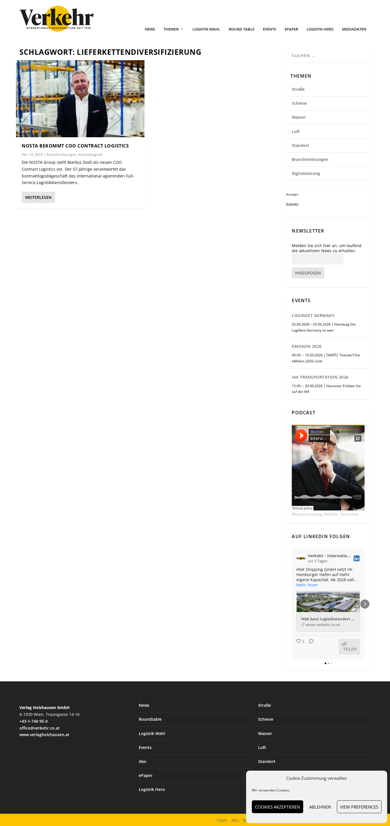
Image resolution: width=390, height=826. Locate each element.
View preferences (359, 807)
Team (221, 820)
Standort (300, 145)
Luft (296, 131)
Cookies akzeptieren (277, 807)
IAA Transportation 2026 (320, 377)
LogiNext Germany (313, 315)
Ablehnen (320, 807)
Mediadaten (354, 29)
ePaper (291, 29)
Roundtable (150, 719)
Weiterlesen (38, 197)
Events (269, 29)
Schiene (299, 103)
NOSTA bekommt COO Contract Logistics (75, 146)
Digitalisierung (306, 173)
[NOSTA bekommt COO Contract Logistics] (80, 98)
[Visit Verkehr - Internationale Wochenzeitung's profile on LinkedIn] (302, 558)
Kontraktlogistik (90, 154)
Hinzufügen (308, 273)
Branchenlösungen (62, 154)
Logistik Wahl (206, 29)
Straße (298, 89)
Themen (171, 29)
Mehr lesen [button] (307, 584)
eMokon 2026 (307, 346)
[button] (291, 604)
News (150, 29)
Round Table (241, 29)
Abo (142, 761)
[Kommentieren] (309, 647)
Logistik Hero (320, 29)
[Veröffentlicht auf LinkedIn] (356, 558)
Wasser (299, 117)
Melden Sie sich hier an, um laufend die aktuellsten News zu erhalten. (326, 248)
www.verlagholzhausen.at (44, 734)
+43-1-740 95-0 (33, 721)
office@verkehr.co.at (39, 728)
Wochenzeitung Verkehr (315, 514)
